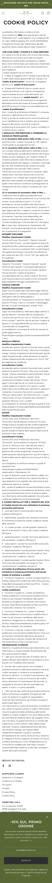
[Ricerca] (42, 13)
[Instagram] (10, 766)
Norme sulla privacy (14, 872)
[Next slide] (50, 4)
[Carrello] (48, 13)
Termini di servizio (35, 872)
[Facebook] (3, 766)
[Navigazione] (3, 13)
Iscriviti (26, 860)
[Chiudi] (47, 817)
